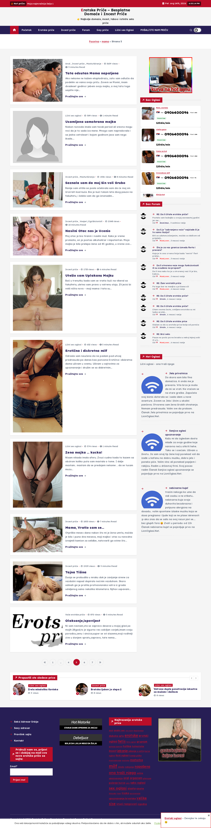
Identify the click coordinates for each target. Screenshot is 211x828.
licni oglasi (122, 755)
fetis (122, 741)
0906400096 (176, 112)
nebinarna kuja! (178, 488)
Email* (13, 766)
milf (113, 766)
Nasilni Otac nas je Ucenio (87, 231)
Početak (27, 30)
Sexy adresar (22, 728)
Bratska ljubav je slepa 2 (43, 689)
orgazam (136, 778)
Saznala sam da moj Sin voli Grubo (95, 183)
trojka (125, 793)
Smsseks (112, 793)
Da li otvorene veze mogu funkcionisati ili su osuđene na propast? (175, 266)
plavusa (147, 778)
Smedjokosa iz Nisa (164, 195)
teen (119, 793)
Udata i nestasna (163, 151)
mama (105, 41)
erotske (131, 735)
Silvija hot (160, 108)
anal (111, 730)
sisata (132, 788)
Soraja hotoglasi (164, 689)
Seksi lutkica (161, 129)
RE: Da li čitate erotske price (172, 321)
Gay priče (102, 30)
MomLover (164, 241)
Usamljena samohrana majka (90, 122)
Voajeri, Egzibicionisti (91, 221)
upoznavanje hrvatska (122, 798)
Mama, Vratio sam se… (84, 528)
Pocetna (94, 41)
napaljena (142, 766)
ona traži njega (122, 772)
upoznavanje (135, 793)
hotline (127, 746)
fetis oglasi (131, 742)
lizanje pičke (135, 755)
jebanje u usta (136, 751)
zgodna (142, 803)
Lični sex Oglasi (124, 30)
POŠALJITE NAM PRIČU (154, 30)
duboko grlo (116, 735)
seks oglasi (137, 782)
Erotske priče (46, 30)
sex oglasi (118, 788)
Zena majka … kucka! (83, 452)
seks (128, 783)
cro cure (129, 730)
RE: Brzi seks (163, 334)
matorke (136, 760)
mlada (121, 767)
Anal (67, 63)
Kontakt (19, 740)
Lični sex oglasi (73, 115)
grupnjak (142, 741)
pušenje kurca (117, 782)
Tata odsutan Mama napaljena (92, 73)
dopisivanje (138, 730)
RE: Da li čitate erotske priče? (172, 214)
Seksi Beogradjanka (165, 173)
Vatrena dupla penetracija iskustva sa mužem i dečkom (112, 690)
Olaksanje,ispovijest (82, 621)
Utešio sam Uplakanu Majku (89, 275)
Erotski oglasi (173, 818)
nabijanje (129, 767)
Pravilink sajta (22, 734)
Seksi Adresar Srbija (26, 721)
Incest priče (68, 30)
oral (126, 778)
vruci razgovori (126, 804)
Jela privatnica (178, 373)
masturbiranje (115, 760)
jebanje (122, 751)
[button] (192, 678)
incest (113, 750)
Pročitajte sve (74, 96)
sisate (140, 788)
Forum (86, 30)
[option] (42, 689)
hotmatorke (138, 746)
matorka (125, 760)
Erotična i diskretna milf (86, 351)
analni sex (119, 730)
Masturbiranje (93, 63)
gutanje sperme (115, 747)
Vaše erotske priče (75, 614)
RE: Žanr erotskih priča (169, 283)
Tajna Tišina (75, 572)
